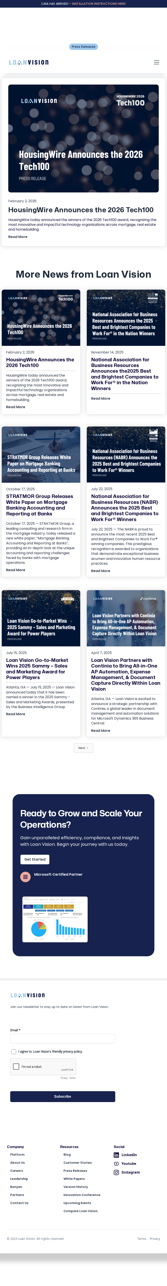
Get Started (34, 859)
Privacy (155, 1239)
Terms (141, 1239)
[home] (28, 62)
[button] (155, 62)
